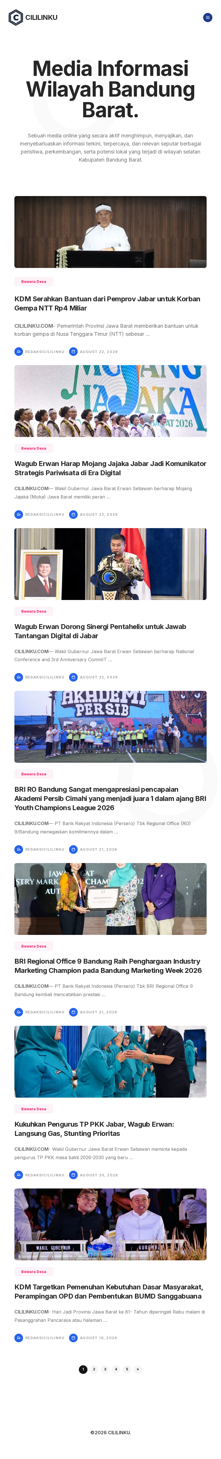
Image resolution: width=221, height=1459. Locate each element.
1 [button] (83, 1369)
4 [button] (116, 1369)
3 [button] (105, 1369)
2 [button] (94, 1369)
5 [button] (127, 1369)
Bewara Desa (33, 281)
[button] (138, 1369)
